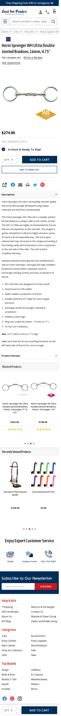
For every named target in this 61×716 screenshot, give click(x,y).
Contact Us (37, 611)
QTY (6, 160)
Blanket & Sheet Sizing (43, 616)
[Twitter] (35, 185)
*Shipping (7, 607)
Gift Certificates (10, 611)
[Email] (20, 185)
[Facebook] (13, 185)
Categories (9, 630)
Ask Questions (11, 63)
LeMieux (36, 669)
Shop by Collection (12, 650)
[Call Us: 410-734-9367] (47, 12)
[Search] (53, 21)
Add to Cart (40, 160)
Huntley (6, 689)
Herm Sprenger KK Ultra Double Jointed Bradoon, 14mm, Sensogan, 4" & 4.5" (15, 408)
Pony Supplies (39, 640)
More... (34, 689)
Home (5, 31)
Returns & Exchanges (43, 607)
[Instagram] (20, 699)
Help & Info (9, 601)
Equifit (5, 684)
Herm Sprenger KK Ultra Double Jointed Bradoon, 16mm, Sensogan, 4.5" (43, 406)
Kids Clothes (8, 645)
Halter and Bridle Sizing (44, 621)
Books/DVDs (38, 636)
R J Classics (37, 674)
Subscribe (46, 586)
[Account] (41, 12)
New (33, 655)
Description (8, 194)
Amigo (5, 669)
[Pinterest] (42, 185)
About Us (7, 616)
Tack (4, 636)
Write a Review (33, 57)
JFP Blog (6, 621)
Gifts (4, 655)
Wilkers (35, 684)
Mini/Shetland (39, 645)
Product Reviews (11, 355)
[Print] (28, 185)
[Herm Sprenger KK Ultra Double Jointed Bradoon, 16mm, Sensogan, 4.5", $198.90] (43, 386)
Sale (33, 650)
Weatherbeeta (39, 679)
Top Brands (9, 663)
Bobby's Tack (9, 679)
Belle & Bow (8, 674)
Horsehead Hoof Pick (43, 491)
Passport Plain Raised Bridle (15, 493)
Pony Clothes (9, 640)
